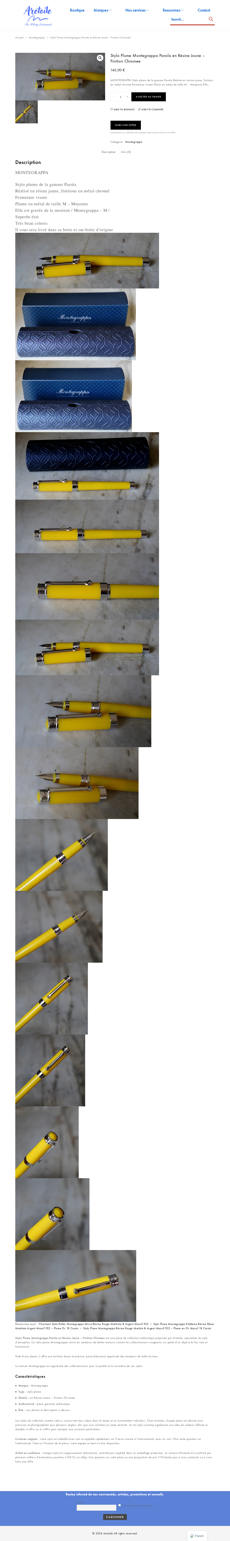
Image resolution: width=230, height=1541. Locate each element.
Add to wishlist (124, 109)
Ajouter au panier (148, 96)
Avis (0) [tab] (126, 152)
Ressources (171, 10)
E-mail (80, 1502)
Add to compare (152, 109)
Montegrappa (37, 37)
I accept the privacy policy (137, 1505)
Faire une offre (126, 125)
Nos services (135, 10)
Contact (204, 10)
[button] (100, 58)
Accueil (19, 37)
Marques (101, 10)
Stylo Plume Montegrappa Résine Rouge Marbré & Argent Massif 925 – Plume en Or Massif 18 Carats (147, 1328)
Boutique (77, 10)
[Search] (211, 19)
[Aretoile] (38, 15)
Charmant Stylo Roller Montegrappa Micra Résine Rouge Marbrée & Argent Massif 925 (93, 1324)
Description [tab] (109, 152)
